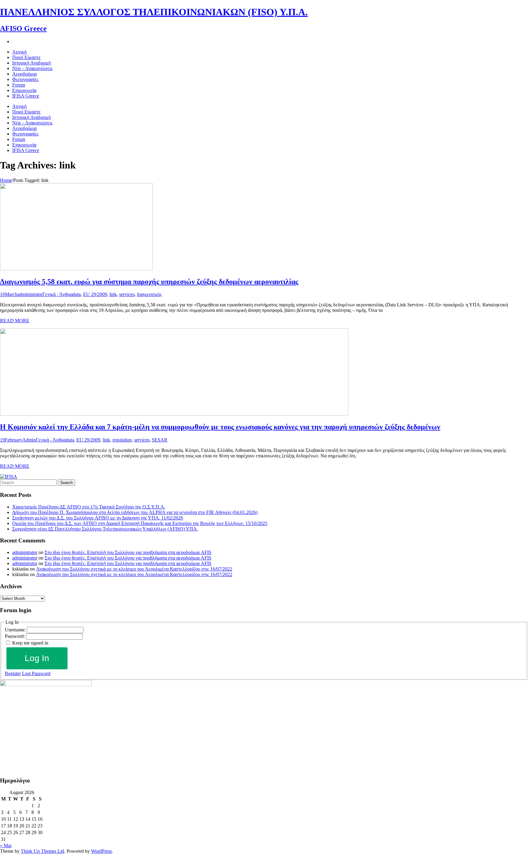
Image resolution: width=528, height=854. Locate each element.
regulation (122, 439)
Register (13, 673)
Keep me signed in (30, 642)
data (77, 294)
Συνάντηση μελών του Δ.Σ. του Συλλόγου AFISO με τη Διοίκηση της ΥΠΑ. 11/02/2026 (97, 517)
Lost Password (36, 673)
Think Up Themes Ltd (42, 851)
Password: (15, 636)
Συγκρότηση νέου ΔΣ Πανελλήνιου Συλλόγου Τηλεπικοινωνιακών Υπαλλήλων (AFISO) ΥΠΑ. (105, 528)
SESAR (159, 439)
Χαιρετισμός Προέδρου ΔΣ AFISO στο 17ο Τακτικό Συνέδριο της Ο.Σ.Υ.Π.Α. (88, 506)
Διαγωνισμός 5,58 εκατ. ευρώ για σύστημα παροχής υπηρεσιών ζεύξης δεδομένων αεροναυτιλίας (149, 282)
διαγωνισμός (149, 294)
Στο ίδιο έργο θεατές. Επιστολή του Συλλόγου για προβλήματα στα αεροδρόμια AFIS (128, 552)
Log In (37, 658)
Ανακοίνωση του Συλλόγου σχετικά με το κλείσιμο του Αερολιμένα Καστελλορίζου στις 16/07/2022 (134, 568)
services (126, 294)
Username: (16, 629)
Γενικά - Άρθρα (57, 294)
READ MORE (14, 320)
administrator (29, 294)
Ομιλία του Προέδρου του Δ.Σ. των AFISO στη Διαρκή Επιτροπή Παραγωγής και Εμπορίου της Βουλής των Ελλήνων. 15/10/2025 (139, 523)
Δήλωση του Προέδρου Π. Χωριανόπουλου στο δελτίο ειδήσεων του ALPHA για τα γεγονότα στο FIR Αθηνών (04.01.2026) (135, 512)
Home (6, 180)
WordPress (101, 851)
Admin (29, 439)
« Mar (6, 845)
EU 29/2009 (95, 294)
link (113, 294)
